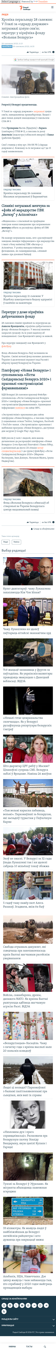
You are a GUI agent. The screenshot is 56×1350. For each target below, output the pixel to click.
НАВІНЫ (12, 1347)
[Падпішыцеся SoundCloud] (34, 1305)
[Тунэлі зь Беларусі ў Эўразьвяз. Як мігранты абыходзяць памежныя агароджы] (28, 1166)
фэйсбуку (6, 346)
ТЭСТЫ (29, 1347)
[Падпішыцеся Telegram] (46, 1305)
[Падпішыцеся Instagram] (40, 1305)
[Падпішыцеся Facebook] (10, 1305)
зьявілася (20, 408)
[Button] (33, 52)
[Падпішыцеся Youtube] (22, 1305)
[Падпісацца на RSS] (4, 1311)
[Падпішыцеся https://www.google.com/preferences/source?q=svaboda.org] (4, 1305)
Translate (43, 2)
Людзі (5, 15)
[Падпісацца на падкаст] (28, 1305)
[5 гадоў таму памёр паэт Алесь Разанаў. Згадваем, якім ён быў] (28, 885)
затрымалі (39, 111)
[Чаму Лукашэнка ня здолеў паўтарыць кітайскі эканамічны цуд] (28, 612)
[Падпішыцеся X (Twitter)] (16, 1305)
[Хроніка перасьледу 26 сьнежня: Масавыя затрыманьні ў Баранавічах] (28, 173)
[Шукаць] (45, 1346)
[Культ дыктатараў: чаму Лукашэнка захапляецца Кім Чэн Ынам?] (28, 571)
